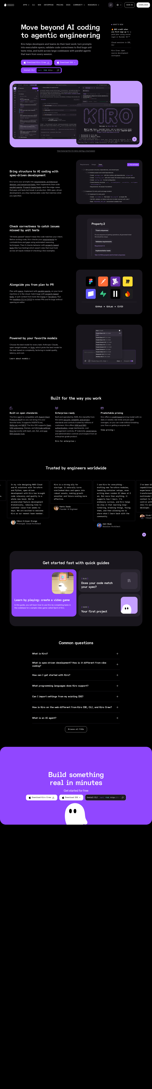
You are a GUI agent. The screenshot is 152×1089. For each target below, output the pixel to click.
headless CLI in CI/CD (22, 299)
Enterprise (49, 5)
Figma (42, 297)
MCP (24, 425)
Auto (33, 347)
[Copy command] (58, 70)
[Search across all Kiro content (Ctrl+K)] (110, 4)
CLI (33, 5)
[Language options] (118, 5)
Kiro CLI (13, 431)
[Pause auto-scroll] (144, 535)
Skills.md (13, 425)
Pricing (59, 5)
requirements (48, 239)
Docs (68, 5)
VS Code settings (42, 428)
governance (91, 431)
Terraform (52, 297)
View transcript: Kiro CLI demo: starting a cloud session (76, 151)
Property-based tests (32, 187)
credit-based (117, 417)
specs (20, 291)
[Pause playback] (134, 139)
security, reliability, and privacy (76, 420)
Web (39, 5)
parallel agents (16, 187)
